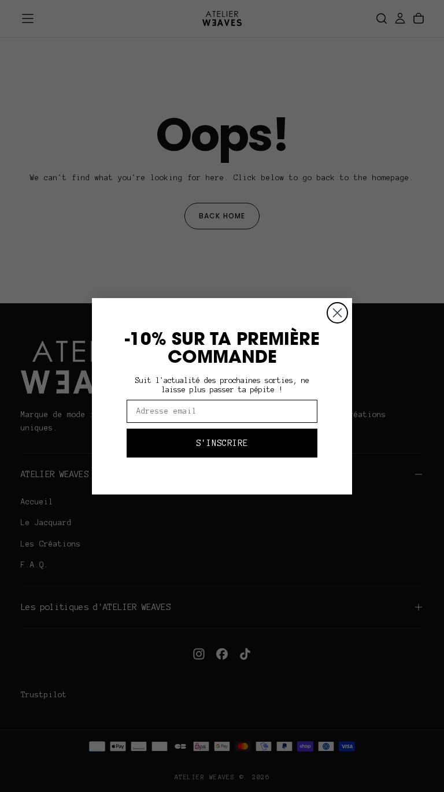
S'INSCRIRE (222, 443)
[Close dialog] (337, 313)
